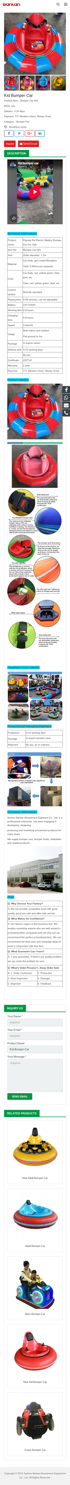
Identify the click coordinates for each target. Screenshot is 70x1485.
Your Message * (16, 1056)
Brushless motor (18, 127)
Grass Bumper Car (35, 1449)
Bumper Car (22, 121)
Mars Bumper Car (35, 1313)
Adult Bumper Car (35, 1246)
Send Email (29, 143)
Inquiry (10, 143)
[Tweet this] (19, 133)
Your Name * (15, 1016)
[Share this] (9, 133)
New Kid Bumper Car (35, 1381)
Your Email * (14, 1029)
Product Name (16, 1043)
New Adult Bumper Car (35, 1178)
